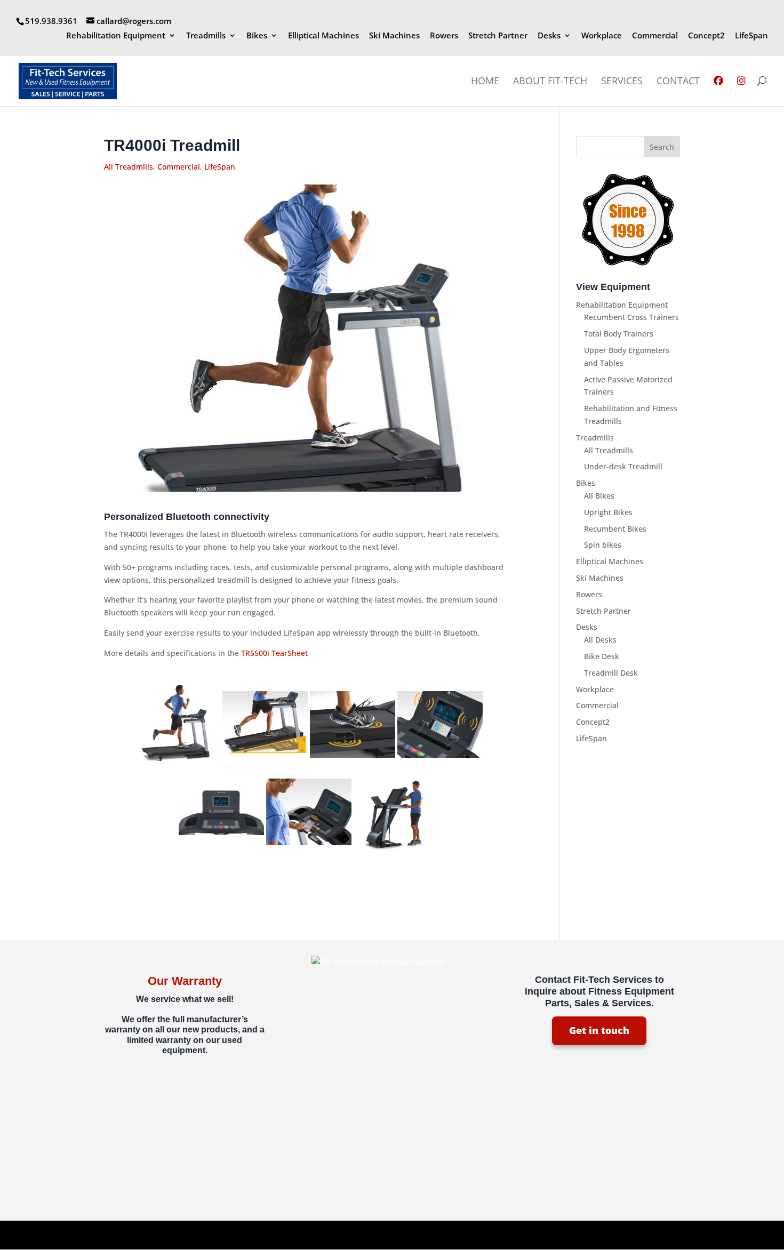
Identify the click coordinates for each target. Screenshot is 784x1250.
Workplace (601, 36)
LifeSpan (751, 36)
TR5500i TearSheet (274, 653)
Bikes (256, 36)
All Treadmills (128, 167)
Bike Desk (601, 656)
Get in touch (599, 1030)
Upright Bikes (608, 512)
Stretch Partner (497, 36)
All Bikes (599, 496)
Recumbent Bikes (615, 529)
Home (485, 82)
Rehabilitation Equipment (115, 36)
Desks (549, 36)
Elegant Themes (179, 1235)
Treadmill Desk (611, 673)
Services (622, 82)
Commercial (655, 36)
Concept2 (706, 36)
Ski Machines (394, 36)
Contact (678, 82)
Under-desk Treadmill (623, 466)
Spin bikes (602, 545)
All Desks (600, 640)
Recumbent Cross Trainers (631, 317)
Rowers (444, 36)
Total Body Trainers (618, 333)
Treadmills (206, 36)
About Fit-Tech (550, 82)
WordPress (281, 1235)
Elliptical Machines (323, 36)
